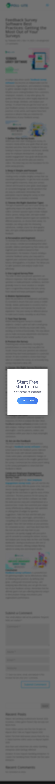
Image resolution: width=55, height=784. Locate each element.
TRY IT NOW (27, 401)
